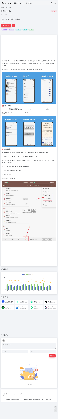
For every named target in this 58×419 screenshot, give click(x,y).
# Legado (11, 29)
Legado (10, 61)
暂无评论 (5, 335)
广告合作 (16, 394)
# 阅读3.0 (31, 29)
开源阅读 (4, 61)
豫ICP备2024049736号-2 (28, 399)
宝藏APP (6, 7)
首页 (3, 7)
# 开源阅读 (18, 29)
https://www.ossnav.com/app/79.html (18, 113)
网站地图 (35, 399)
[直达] (13, 302)
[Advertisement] (29, 47)
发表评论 (52, 356)
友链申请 (5, 394)
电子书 (25, 61)
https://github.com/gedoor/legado (35, 109)
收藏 (54, 11)
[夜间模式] (55, 410)
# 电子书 (25, 29)
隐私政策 (11, 394)
